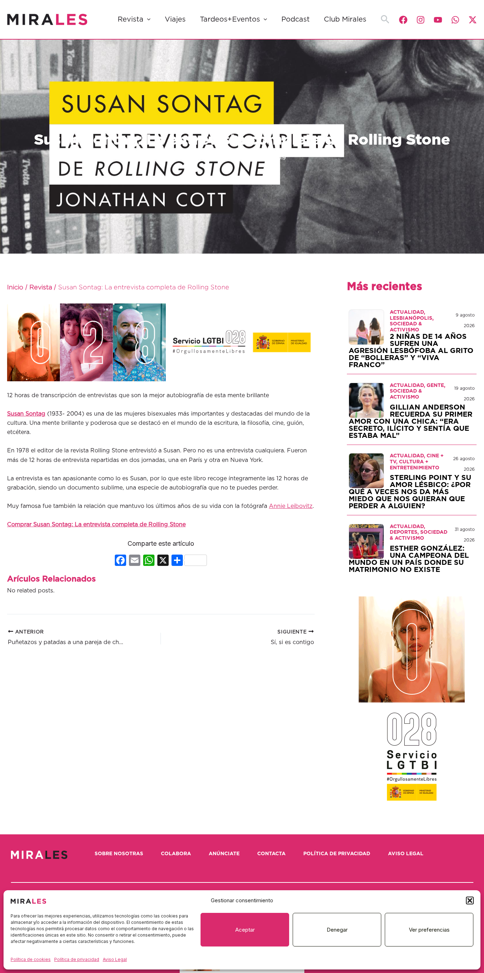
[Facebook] (403, 20)
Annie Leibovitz (291, 506)
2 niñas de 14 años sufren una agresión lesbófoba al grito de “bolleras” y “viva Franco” (411, 351)
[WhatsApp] (455, 20)
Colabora (176, 853)
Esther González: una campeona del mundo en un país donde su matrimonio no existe (409, 559)
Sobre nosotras (119, 853)
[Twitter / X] (472, 20)
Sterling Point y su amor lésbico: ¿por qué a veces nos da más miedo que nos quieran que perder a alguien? (410, 492)
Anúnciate (224, 853)
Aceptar (245, 929)
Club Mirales (345, 19)
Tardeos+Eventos (230, 19)
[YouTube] (438, 20)
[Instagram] (420, 20)
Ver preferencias (429, 929)
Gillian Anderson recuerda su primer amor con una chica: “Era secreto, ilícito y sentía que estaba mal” (410, 421)
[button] (469, 900)
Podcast (295, 19)
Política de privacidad (76, 959)
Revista (130, 19)
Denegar (337, 929)
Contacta (271, 853)
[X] (163, 561)
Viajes (175, 19)
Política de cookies (31, 959)
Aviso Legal (115, 959)
